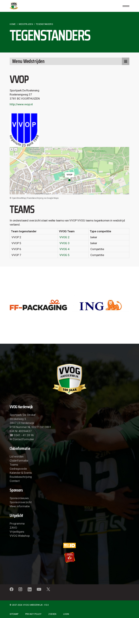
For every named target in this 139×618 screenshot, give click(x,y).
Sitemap (14, 614)
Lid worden (16, 456)
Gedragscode (18, 468)
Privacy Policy (33, 614)
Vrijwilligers (17, 531)
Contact (14, 481)
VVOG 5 (64, 255)
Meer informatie (19, 506)
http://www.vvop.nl (21, 104)
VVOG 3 (64, 243)
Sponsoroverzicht (21, 502)
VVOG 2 (64, 237)
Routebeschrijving (21, 476)
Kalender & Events (21, 472)
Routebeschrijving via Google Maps (43, 198)
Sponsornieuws (19, 498)
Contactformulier (23, 439)
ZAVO (13, 527)
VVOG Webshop (19, 535)
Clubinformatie (19, 460)
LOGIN (66, 614)
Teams (14, 464)
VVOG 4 (64, 249)
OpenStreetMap (19, 198)
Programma (17, 523)
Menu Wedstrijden (28, 61)
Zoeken (52, 614)
